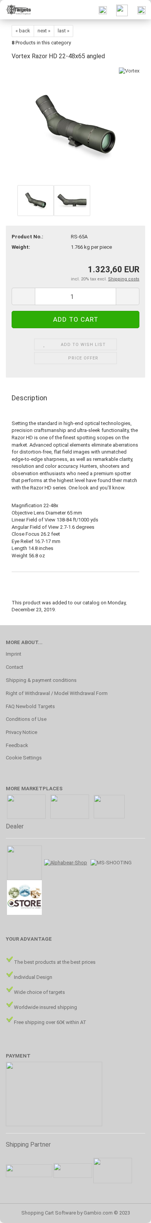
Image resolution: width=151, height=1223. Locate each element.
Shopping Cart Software (48, 1213)
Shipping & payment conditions (41, 680)
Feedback (17, 745)
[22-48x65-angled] (75, 125)
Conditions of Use (26, 719)
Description (29, 398)
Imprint (13, 654)
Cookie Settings (24, 758)
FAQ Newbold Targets (30, 706)
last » (63, 31)
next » (44, 31)
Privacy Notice (21, 732)
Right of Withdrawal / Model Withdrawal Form (57, 693)
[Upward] (129, 1211)
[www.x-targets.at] (15, 9)
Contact (14, 667)
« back (22, 31)
